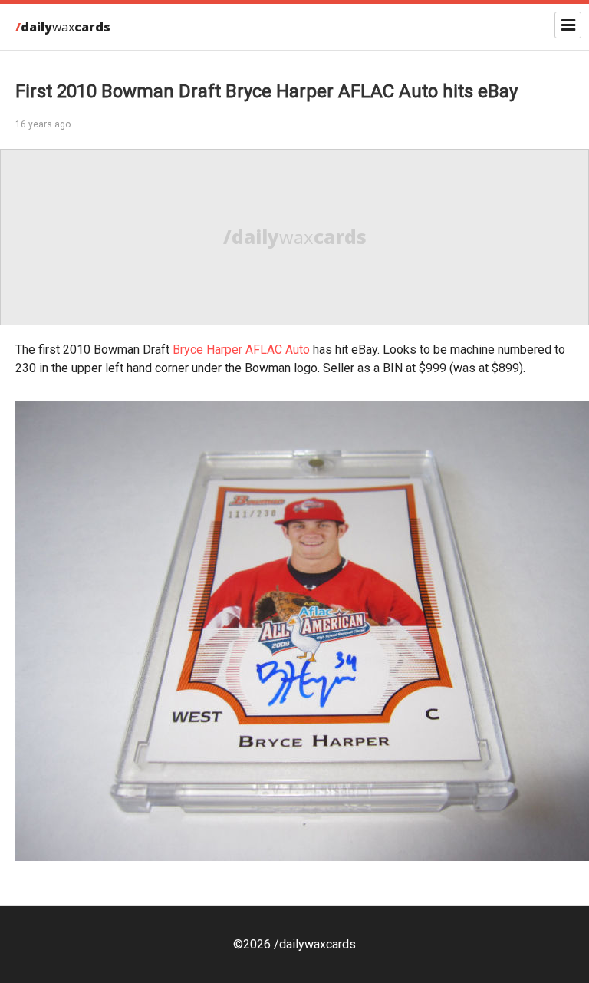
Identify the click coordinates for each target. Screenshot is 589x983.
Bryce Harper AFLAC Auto (241, 349)
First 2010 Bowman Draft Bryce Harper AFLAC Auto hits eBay (266, 91)
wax (62, 26)
